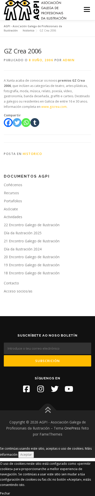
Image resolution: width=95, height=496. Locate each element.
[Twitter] (17, 122)
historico (32, 154)
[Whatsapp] (26, 122)
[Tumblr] (34, 122)
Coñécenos (13, 184)
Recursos (11, 192)
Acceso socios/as (18, 291)
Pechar (5, 493)
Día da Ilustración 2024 (23, 249)
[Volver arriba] (47, 410)
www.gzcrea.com (54, 107)
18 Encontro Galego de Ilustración (32, 273)
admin (69, 60)
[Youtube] (69, 389)
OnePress (72, 428)
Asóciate (11, 209)
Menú (86, 9)
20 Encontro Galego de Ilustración (32, 256)
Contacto (11, 283)
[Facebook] (8, 122)
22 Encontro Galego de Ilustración (32, 224)
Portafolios (13, 201)
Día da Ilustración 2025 (23, 232)
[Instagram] (40, 389)
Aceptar (26, 454)
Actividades (13, 216)
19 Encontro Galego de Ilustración (32, 264)
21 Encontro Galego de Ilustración (32, 241)
